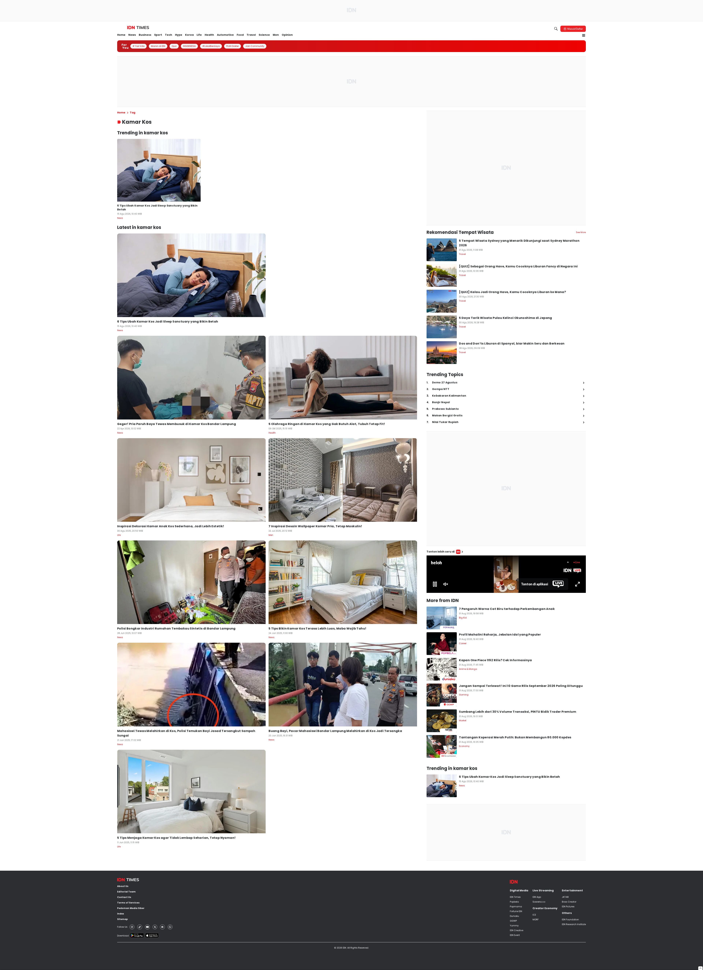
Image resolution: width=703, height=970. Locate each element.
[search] (556, 29)
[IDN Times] (138, 28)
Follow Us (122, 926)
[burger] (583, 35)
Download (123, 935)
